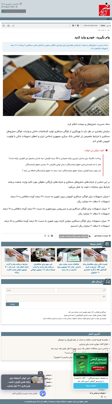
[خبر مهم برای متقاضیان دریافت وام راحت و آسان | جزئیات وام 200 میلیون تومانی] (43, 255)
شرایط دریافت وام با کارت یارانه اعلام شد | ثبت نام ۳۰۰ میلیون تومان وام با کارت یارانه (17, 268)
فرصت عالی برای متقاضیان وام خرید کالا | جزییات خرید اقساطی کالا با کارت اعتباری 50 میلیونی (95, 268)
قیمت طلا (101, 30)
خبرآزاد (63, 401)
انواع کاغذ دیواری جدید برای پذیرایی (93, 344)
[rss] (16, 7)
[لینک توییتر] (49, 236)
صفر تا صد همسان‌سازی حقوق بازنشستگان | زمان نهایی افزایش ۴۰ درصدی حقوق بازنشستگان (63, 164)
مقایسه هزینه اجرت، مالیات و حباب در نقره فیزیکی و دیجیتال (83, 340)
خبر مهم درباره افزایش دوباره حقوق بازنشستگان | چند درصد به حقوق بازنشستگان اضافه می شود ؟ (61, 170)
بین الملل (47, 378)
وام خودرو (79, 236)
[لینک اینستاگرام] (102, 397)
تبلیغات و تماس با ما (97, 393)
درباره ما (101, 389)
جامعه (48, 382)
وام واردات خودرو (67, 236)
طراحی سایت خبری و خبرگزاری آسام (24, 393)
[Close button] (107, 350)
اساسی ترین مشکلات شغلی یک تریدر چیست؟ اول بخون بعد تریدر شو (79, 348)
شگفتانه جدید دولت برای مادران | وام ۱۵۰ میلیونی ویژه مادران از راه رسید (69, 267)
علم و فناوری (46, 386)
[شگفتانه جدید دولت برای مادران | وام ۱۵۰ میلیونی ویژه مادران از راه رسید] (69, 255)
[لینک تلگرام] (52, 236)
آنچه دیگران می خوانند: (94, 150)
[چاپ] (8, 26)
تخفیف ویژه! (91, 385)
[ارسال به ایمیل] (3, 26)
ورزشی (48, 375)
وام (86, 236)
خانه (108, 30)
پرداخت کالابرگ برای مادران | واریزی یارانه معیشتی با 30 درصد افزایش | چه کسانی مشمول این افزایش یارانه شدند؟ (55, 158)
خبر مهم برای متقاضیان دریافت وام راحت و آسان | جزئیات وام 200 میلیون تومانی (43, 267)
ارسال (12, 304)
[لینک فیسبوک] (46, 236)
